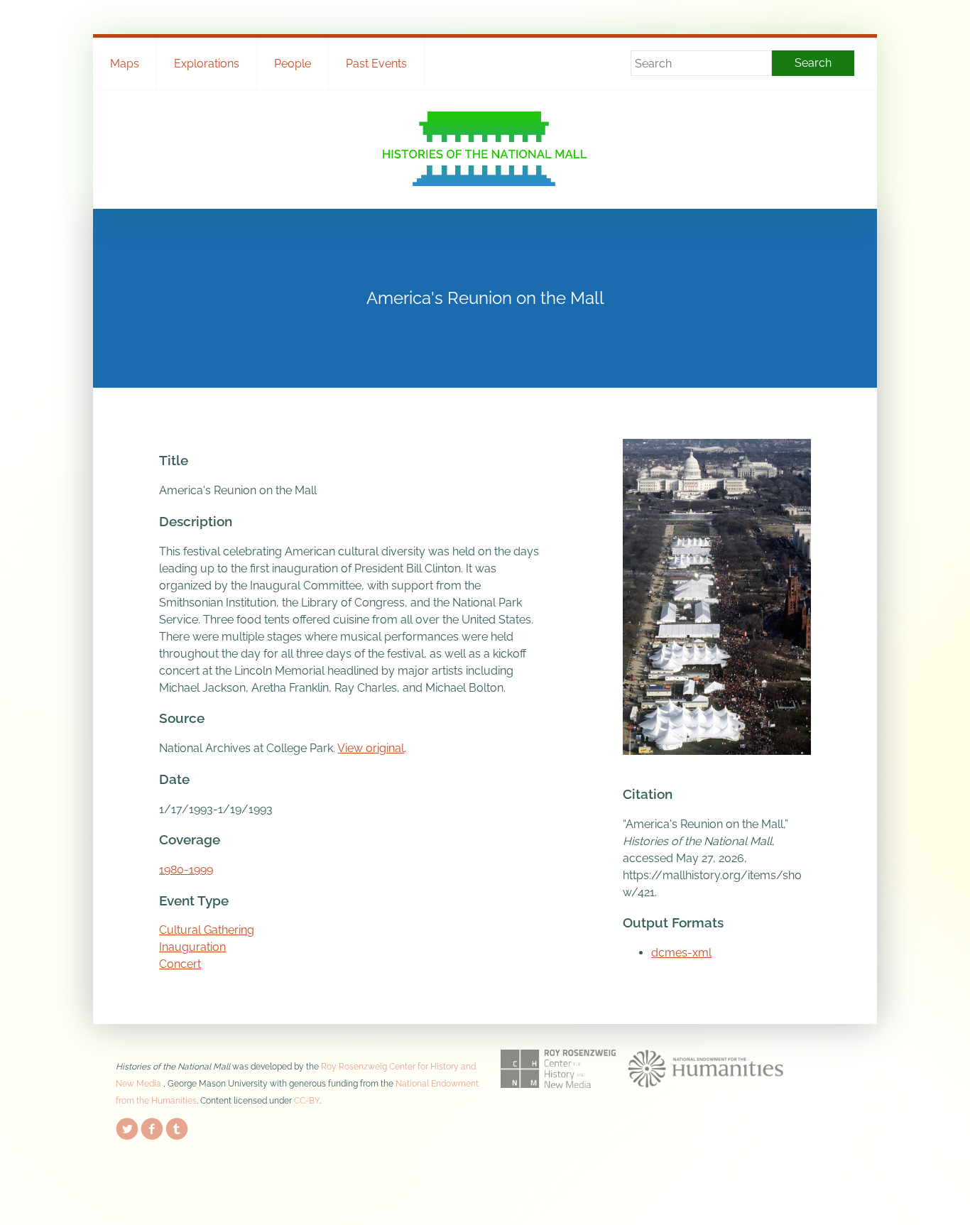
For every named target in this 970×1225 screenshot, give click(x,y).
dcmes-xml (681, 952)
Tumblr (176, 1126)
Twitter (127, 1126)
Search (813, 63)
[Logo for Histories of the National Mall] (485, 149)
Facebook (152, 1126)
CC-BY (307, 1101)
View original (370, 748)
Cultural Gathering (206, 930)
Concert (180, 964)
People (292, 63)
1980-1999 (186, 869)
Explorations (206, 63)
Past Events (376, 63)
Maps (124, 63)
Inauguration (192, 947)
